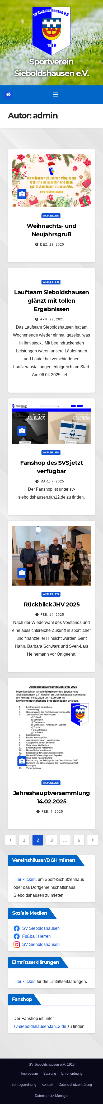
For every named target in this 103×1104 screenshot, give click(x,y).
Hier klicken (24, 879)
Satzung (49, 1073)
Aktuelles (51, 215)
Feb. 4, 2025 (52, 811)
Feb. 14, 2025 (52, 615)
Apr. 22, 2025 (52, 319)
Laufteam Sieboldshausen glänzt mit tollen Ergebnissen (51, 301)
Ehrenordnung (71, 1073)
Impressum (29, 1073)
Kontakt (47, 1085)
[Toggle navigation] (56, 95)
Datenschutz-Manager (51, 1096)
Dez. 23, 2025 (52, 244)
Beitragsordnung (23, 1085)
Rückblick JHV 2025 (51, 604)
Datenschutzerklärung (75, 1085)
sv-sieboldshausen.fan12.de (39, 1026)
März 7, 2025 (52, 481)
